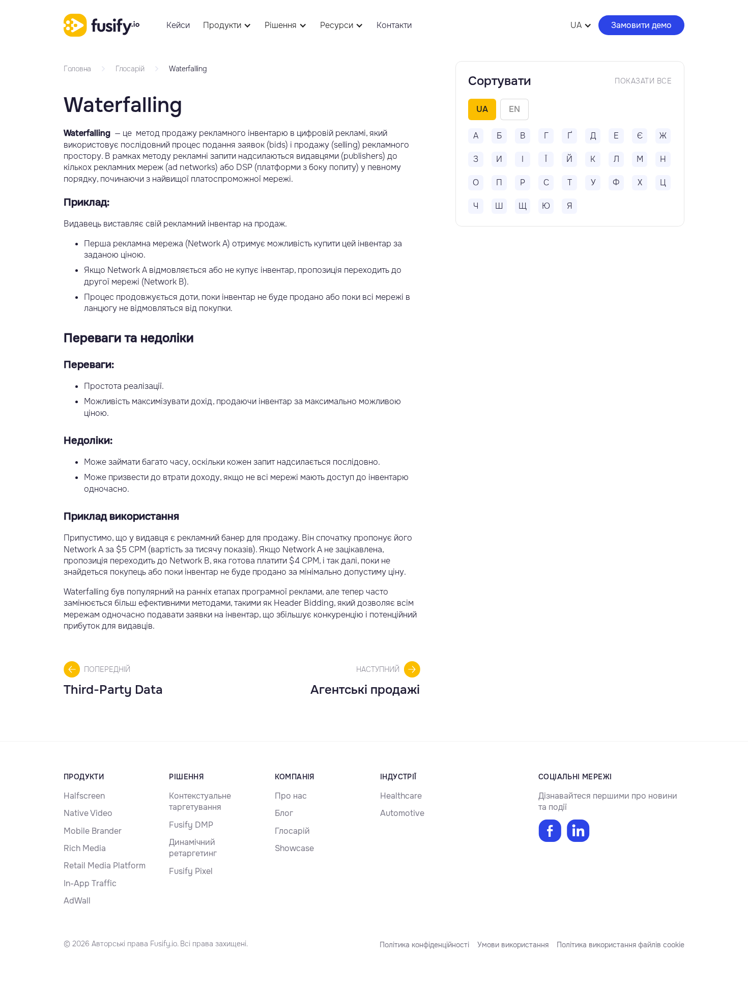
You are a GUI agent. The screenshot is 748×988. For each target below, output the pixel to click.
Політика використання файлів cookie (620, 944)
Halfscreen (84, 796)
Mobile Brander (93, 831)
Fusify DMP (191, 825)
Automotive (402, 813)
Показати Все (643, 81)
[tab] (482, 109)
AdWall (77, 900)
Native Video (88, 813)
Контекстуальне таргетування (200, 801)
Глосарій (292, 831)
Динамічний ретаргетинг (193, 848)
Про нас (291, 796)
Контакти (394, 25)
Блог (284, 813)
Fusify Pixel (191, 871)
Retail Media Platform (105, 865)
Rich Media (85, 848)
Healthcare (401, 796)
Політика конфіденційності (424, 944)
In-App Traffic (90, 883)
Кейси (178, 25)
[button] (227, 25)
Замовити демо (641, 25)
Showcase (294, 848)
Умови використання (513, 944)
